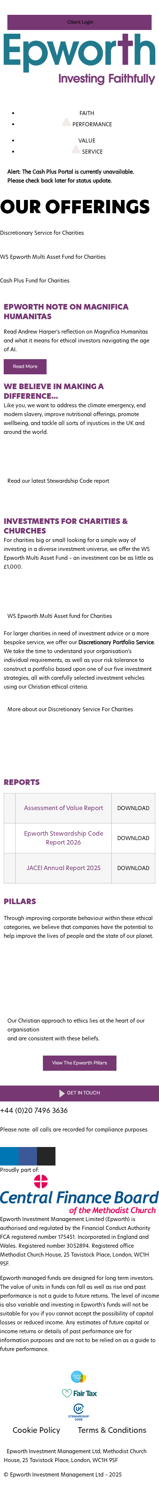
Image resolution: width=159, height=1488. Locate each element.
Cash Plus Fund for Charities (35, 280)
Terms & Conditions (112, 1430)
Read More (25, 367)
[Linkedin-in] (9, 1156)
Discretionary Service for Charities (42, 233)
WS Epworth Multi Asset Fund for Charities (53, 257)
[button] (79, 22)
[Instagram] (46, 1156)
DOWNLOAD (133, 808)
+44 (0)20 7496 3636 (35, 1110)
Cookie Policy (36, 1430)
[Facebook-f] (27, 1156)
